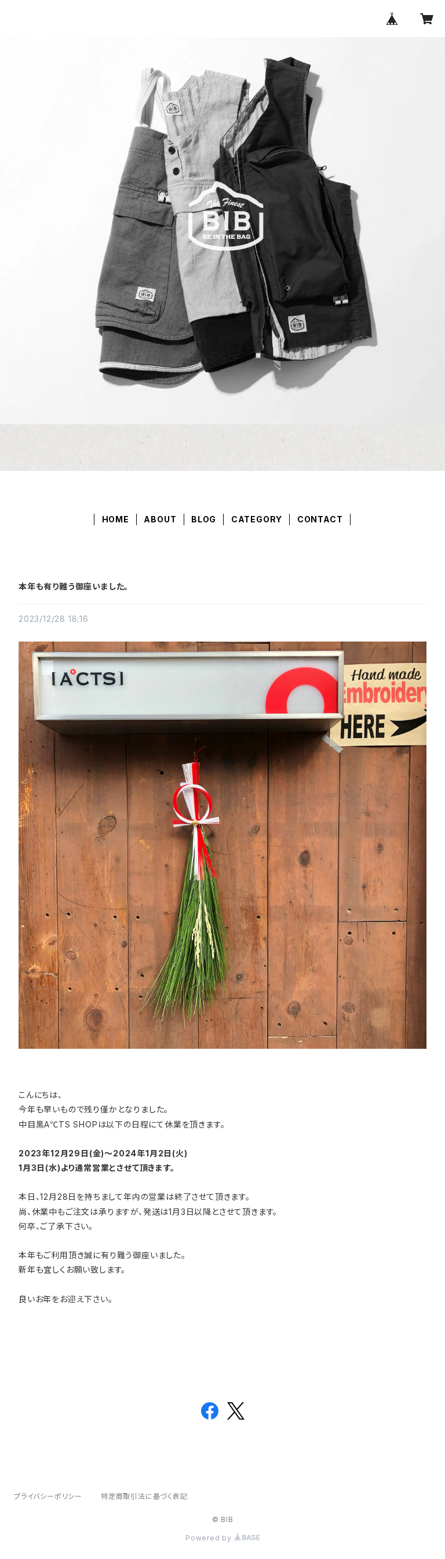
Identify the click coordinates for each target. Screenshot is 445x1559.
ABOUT (160, 519)
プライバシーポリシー (48, 1496)
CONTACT (320, 519)
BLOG (203, 519)
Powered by (209, 1538)
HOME (115, 519)
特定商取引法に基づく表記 (144, 1496)
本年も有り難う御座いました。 (74, 586)
